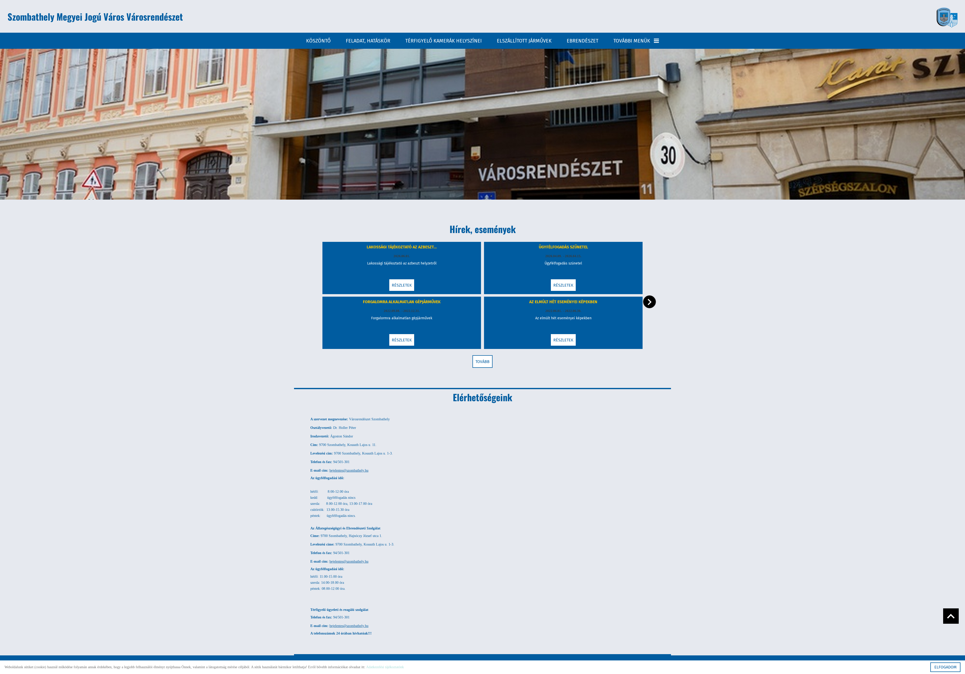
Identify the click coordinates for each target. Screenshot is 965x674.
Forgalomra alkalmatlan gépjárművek (402, 301)
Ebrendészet (582, 41)
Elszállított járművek (524, 41)
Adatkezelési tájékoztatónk (385, 667)
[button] (649, 301)
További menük (631, 41)
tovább (482, 361)
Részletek (402, 285)
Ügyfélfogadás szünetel (563, 247)
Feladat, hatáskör (368, 41)
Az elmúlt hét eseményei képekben (563, 301)
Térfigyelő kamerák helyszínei (443, 41)
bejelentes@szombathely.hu (348, 470)
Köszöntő (318, 41)
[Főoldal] (946, 18)
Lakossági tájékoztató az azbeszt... (402, 247)
